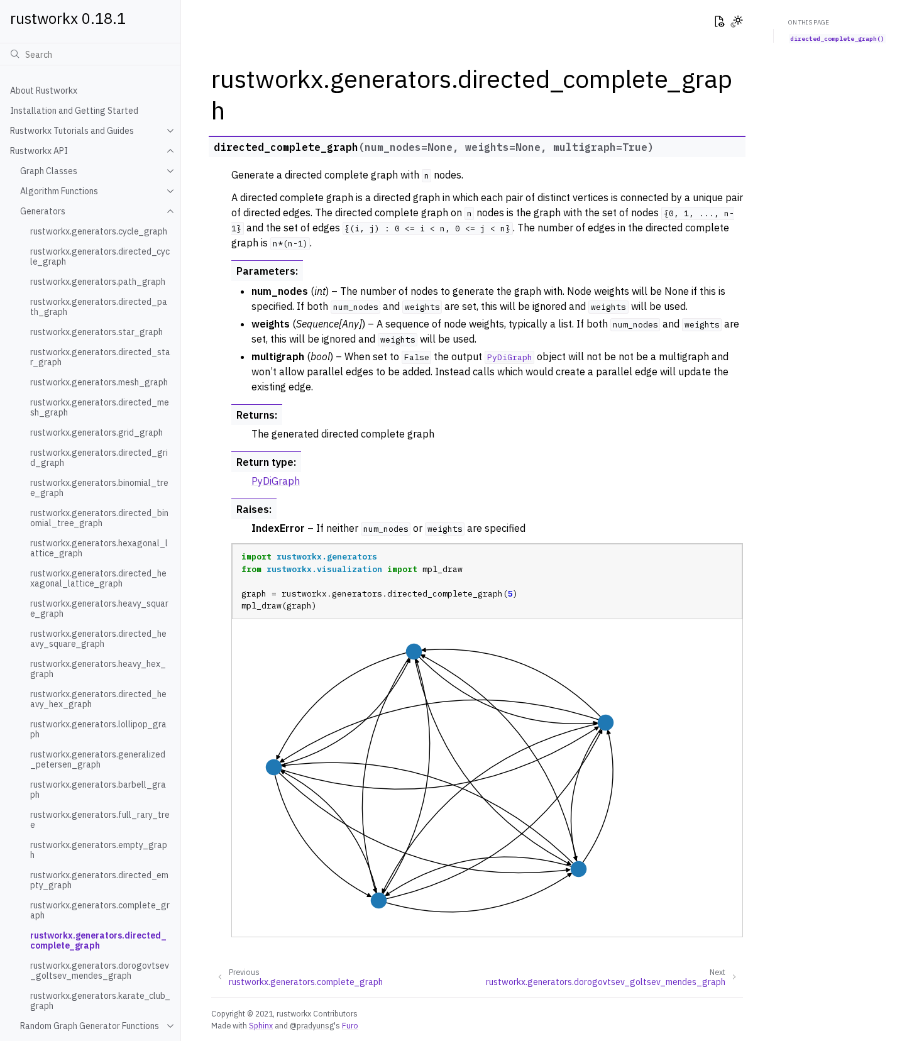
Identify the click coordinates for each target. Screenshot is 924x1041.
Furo (350, 1025)
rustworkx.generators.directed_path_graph (98, 306)
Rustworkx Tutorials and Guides (72, 130)
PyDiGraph (275, 481)
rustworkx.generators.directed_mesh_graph (99, 407)
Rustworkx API (39, 151)
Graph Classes (48, 171)
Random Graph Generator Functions (89, 1026)
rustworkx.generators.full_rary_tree (100, 819)
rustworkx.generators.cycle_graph (98, 231)
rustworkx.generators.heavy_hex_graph (98, 669)
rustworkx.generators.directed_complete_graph (98, 940)
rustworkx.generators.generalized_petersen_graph (97, 759)
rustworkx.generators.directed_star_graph (100, 357)
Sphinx (261, 1025)
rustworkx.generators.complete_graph (100, 910)
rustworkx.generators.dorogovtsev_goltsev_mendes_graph (99, 970)
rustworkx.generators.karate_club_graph (100, 1000)
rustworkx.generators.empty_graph (98, 850)
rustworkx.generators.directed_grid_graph (99, 457)
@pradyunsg (312, 1025)
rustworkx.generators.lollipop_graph (98, 729)
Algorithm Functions (59, 191)
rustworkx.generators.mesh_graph (99, 382)
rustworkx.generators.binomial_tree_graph (99, 487)
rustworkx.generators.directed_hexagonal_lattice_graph (98, 578)
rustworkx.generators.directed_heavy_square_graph (98, 638)
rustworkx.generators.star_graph (96, 332)
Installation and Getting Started (74, 110)
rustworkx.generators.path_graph (97, 281)
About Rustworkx (43, 90)
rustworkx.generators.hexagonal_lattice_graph (99, 548)
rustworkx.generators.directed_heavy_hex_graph (98, 699)
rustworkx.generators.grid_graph (96, 432)
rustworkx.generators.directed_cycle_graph (100, 256)
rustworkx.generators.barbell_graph (98, 789)
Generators (42, 211)
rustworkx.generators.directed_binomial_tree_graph (99, 518)
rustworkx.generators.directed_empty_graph (99, 880)
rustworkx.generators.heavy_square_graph (99, 608)
